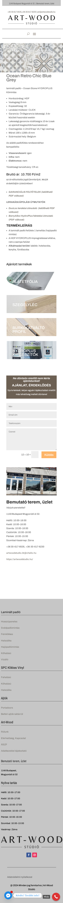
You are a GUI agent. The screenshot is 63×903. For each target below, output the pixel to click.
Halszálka (6, 640)
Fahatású (6, 677)
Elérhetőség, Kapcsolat (13, 738)
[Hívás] (56, 897)
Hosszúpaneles (9, 621)
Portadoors (7, 707)
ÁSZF (4, 744)
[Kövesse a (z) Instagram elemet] (34, 855)
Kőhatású (6, 653)
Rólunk (4, 731)
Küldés (48, 454)
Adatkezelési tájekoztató (14, 751)
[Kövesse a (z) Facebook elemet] (28, 855)
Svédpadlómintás (10, 628)
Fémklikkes (7, 634)
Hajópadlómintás (10, 647)
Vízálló (4, 659)
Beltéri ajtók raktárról (12, 714)
